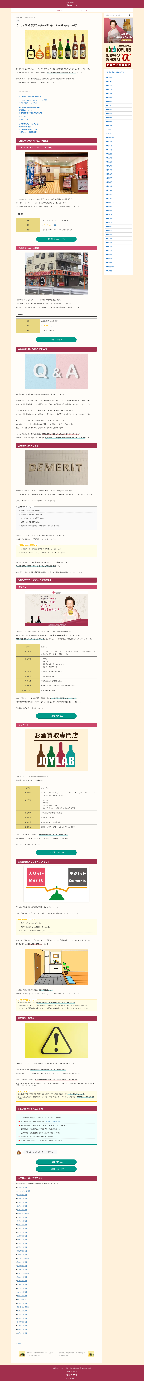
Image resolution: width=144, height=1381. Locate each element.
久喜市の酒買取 (22, 1228)
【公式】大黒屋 (56, 340)
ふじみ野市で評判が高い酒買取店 (30, 96)
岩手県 (110, 85)
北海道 (110, 77)
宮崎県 (110, 263)
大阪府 (110, 190)
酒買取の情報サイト (72, 1372)
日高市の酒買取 (22, 1322)
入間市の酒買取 (22, 1236)
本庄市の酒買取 (22, 1284)
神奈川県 (111, 138)
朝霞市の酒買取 (22, 1240)
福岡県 (110, 242)
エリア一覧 (84, 10)
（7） (51, 326)
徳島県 (110, 226)
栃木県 (110, 109)
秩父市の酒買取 (22, 1318)
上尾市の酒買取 (22, 1217)
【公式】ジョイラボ (56, 852)
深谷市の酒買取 (22, 1251)
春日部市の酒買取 (23, 1213)
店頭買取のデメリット (26, 110)
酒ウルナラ (72, 5)
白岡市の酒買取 (22, 1326)
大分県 (110, 258)
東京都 (110, 125)
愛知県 (110, 174)
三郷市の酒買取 (22, 1243)
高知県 (110, 238)
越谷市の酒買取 (22, 1206)
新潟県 (110, 142)
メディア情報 (64, 1368)
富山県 (110, 146)
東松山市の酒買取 (23, 1273)
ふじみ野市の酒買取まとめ (28, 129)
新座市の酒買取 (22, 1225)
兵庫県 (110, 194)
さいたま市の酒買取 (23, 1191)
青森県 (110, 81)
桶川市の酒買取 (22, 1296)
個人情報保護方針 (75, 1368)
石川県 (110, 150)
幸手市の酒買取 (22, 1333)
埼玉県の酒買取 (22, 1187)
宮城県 (110, 93)
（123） (54, 225)
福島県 (110, 101)
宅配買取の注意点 (25, 127)
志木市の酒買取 (22, 1292)
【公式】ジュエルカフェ (56, 239)
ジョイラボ (24, 119)
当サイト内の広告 (86, 1368)
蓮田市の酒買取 (22, 1314)
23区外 (108, 133)
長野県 (110, 162)
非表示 (28, 91)
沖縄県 (110, 271)
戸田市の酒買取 (22, 1247)
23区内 (108, 129)
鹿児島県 (111, 267)
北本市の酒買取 (22, 1311)
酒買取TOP (60, 10)
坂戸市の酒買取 (22, 1266)
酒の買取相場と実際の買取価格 (29, 107)
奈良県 (110, 198)
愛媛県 (110, 234)
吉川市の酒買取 (22, 1303)
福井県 (110, 154)
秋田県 (110, 89)
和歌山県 (111, 202)
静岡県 (110, 170)
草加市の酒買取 (22, 1210)
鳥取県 (110, 206)
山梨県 (110, 158)
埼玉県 (19, 1344)
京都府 (110, 186)
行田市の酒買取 (22, 1288)
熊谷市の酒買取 (22, 1221)
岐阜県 (110, 166)
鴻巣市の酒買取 (22, 1255)
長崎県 (110, 250)
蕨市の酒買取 (21, 1299)
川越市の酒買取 (22, 1199)
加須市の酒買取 (22, 1262)
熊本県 (110, 254)
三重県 (110, 178)
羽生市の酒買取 (22, 1329)
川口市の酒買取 (22, 1195)
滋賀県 (110, 182)
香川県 (110, 230)
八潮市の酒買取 (22, 1270)
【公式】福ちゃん (56, 716)
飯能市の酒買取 (22, 1281)
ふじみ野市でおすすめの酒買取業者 (31, 113)
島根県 (110, 210)
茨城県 (110, 105)
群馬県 (110, 113)
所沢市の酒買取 (22, 1202)
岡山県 (110, 214)
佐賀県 (110, 246)
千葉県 (110, 121)
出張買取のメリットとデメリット (30, 124)
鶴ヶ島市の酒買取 (23, 1307)
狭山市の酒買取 (22, 1232)
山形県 (110, 97)
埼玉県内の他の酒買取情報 (28, 132)
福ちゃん (23, 116)
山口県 (110, 222)
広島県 (110, 218)
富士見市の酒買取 (23, 1258)
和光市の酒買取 (22, 1277)
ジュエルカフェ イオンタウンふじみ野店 (33, 100)
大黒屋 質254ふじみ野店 (28, 103)
